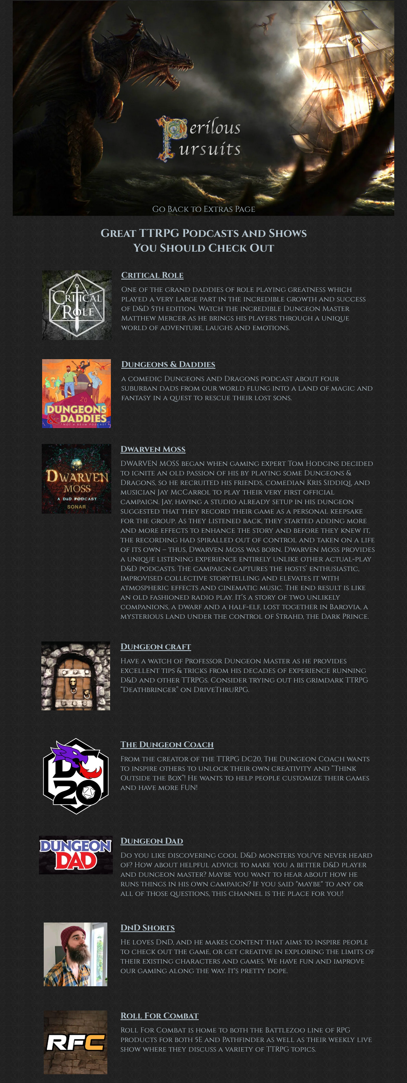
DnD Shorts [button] (147, 928)
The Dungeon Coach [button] (167, 745)
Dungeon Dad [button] (151, 841)
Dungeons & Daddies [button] (168, 364)
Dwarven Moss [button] (153, 449)
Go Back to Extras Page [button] (203, 209)
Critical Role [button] (152, 275)
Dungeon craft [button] (155, 647)
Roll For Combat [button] (159, 1016)
